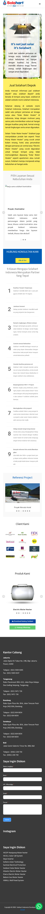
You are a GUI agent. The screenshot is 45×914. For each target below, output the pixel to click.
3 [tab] (25, 239)
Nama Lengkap (8, 766)
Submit (7, 820)
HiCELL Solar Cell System (13, 856)
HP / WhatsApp (8, 784)
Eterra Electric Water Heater (14, 874)
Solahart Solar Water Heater (14, 868)
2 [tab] (23, 239)
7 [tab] (29, 511)
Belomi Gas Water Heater (13, 877)
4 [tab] (23, 511)
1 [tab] (21, 239)
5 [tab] (25, 511)
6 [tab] (27, 511)
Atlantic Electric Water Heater (14, 871)
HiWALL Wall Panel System (13, 880)
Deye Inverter (8, 859)
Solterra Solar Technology (13, 862)
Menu (40, 3)
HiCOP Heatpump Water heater (15, 852)
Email (5, 793)
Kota (5, 775)
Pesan (5, 802)
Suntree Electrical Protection (14, 865)
